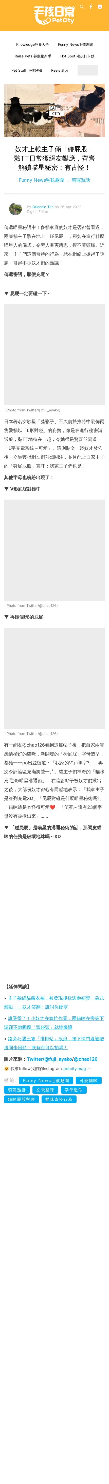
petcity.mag (74, 1068)
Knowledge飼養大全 (32, 44)
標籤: (10, 1080)
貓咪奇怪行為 (59, 1099)
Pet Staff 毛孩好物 (26, 70)
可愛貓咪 (89, 1080)
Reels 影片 (59, 70)
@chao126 (86, 1059)
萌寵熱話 (80, 180)
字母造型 (74, 1089)
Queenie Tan (43, 207)
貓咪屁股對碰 (21, 1099)
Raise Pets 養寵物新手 (33, 56)
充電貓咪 (45, 1089)
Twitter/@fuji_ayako (49, 1059)
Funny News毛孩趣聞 (75, 44)
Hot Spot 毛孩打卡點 (77, 56)
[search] (82, 6)
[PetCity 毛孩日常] (54, 15)
